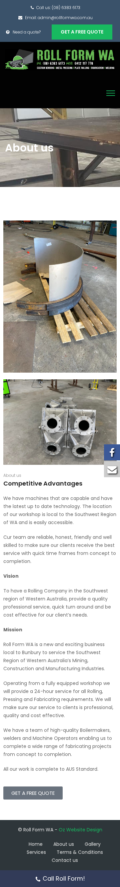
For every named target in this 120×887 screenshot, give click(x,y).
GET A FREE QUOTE (82, 31)
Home (36, 844)
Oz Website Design (80, 829)
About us (63, 844)
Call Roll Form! (64, 878)
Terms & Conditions (80, 852)
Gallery (93, 844)
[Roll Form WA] (60, 59)
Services (36, 852)
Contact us (65, 860)
